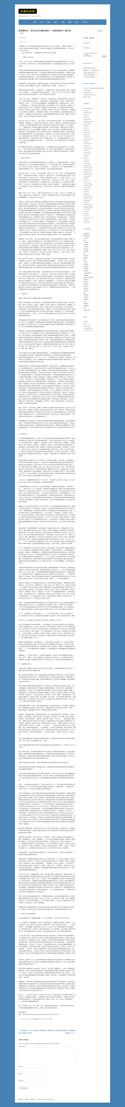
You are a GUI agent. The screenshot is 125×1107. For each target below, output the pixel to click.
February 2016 (87, 143)
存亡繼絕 (34, 1019)
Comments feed (88, 328)
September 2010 (88, 174)
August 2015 (87, 145)
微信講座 (86, 251)
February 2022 (87, 112)
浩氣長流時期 (87, 273)
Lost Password (88, 55)
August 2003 (87, 209)
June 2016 (86, 141)
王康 (51, 1019)
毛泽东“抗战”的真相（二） (91, 74)
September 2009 (88, 185)
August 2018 (87, 137)
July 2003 (86, 211)
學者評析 (86, 249)
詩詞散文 (86, 299)
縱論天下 (86, 286)
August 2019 (87, 132)
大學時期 (86, 242)
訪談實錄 (86, 297)
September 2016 (88, 139)
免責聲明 (27, 1099)
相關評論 (86, 279)
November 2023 (88, 108)
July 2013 (86, 156)
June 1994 (86, 220)
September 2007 (88, 198)
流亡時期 (86, 268)
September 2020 (88, 121)
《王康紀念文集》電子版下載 (96, 88)
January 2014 (87, 152)
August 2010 (87, 176)
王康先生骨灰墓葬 (88, 277)
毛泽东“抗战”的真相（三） (91, 72)
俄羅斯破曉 (86, 233)
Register (86, 54)
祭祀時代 (86, 284)
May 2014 (86, 150)
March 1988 (87, 222)
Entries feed (87, 326)
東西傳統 (86, 264)
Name (21, 1066)
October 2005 (87, 200)
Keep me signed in (91, 53)
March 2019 (87, 134)
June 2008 (86, 189)
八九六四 (86, 238)
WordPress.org (88, 330)
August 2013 (87, 154)
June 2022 (86, 110)
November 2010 (88, 169)
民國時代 (86, 266)
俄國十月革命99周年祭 (90, 68)
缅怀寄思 (86, 288)
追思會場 (86, 303)
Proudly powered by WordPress (45, 1099)
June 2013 (86, 158)
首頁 (34, 22)
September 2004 (88, 207)
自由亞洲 (86, 290)
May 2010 (86, 180)
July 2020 (86, 126)
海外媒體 (86, 275)
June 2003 (86, 213)
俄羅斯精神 (86, 235)
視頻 (48, 22)
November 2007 (88, 196)
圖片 (55, 22)
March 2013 (87, 163)
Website (21, 1080)
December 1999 (88, 218)
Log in (85, 323)
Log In (104, 56)
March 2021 (87, 117)
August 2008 (87, 187)
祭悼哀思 (86, 282)
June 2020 (86, 128)
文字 (41, 22)
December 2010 (88, 167)
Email (21, 1073)
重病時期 (86, 306)
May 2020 (86, 130)
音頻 (62, 22)
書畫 (69, 22)
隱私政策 (21, 1099)
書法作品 (86, 257)
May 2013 (86, 161)
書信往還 (86, 255)
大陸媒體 (86, 244)
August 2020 (87, 123)
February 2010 (87, 183)
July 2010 (86, 178)
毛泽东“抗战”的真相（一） (91, 77)
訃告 (89, 90)
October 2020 (87, 119)
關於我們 (33, 1099)
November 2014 (88, 148)
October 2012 (87, 165)
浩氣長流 (86, 271)
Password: (87, 47)
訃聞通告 (86, 295)
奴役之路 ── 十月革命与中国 (91, 70)
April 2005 (86, 202)
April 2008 (86, 194)
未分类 (85, 262)
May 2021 (86, 115)
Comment (22, 1046)
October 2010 (87, 172)
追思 (76, 22)
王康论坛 (85, 22)
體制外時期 (86, 310)
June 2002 (86, 215)
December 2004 (88, 204)
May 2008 (86, 191)
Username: (87, 43)
